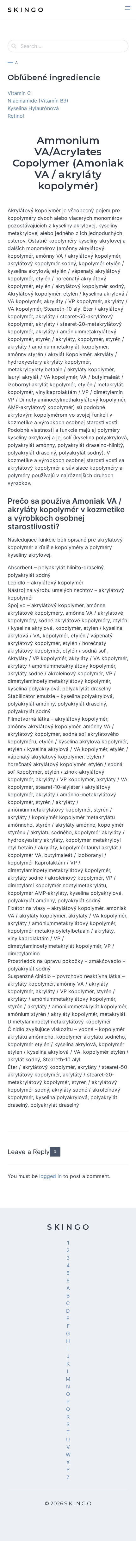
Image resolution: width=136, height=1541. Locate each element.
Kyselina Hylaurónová (33, 108)
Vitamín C (19, 93)
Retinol (16, 116)
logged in (50, 1176)
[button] (128, 8)
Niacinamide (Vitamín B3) (38, 100)
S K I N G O (68, 1227)
